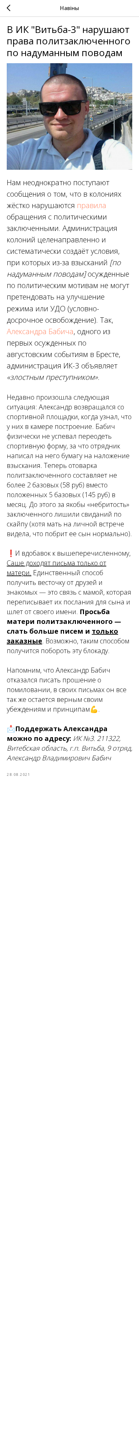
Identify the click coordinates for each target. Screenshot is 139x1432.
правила (91, 205)
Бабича (61, 331)
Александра (27, 331)
